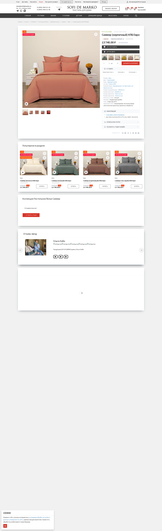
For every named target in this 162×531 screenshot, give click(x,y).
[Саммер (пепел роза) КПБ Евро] (130, 57)
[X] (130, 133)
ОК (5, 526)
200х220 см (121, 90)
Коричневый (111, 80)
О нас (18, 2)
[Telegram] (128, 133)
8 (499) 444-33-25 (43, 7)
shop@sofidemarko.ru (23, 6)
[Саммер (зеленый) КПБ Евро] (104, 57)
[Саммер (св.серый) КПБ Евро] (117, 57)
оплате (115, 115)
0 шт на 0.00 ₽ (142, 10)
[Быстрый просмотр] (44, 158)
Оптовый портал (66, 2)
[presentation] (139, 57)
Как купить (33, 2)
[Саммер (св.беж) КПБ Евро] (111, 57)
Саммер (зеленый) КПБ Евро (61, 181)
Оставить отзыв (31, 215)
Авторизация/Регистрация (137, 2)
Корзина (141, 7)
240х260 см (118, 92)
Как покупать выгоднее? (90, 2)
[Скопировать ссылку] (138, 133)
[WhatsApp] (136, 133)
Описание (121, 72)
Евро (110, 78)
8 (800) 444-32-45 (43, 10)
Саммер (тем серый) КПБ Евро (125, 181)
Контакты (78, 2)
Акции (41, 2)
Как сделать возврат (51, 2)
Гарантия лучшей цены (116, 39)
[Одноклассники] (125, 133)
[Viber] (133, 133)
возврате (121, 115)
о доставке (109, 115)
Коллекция (132, 72)
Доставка (25, 2)
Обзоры (104, 2)
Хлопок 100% (112, 84)
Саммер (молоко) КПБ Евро (29, 181)
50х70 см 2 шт (119, 94)
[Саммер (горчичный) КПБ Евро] (124, 57)
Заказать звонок (111, 8)
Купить (41, 186)
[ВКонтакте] (123, 133)
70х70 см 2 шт (119, 96)
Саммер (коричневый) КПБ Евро (94, 181)
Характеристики (108, 72)
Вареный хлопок (112, 82)
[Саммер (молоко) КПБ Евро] (137, 57)
